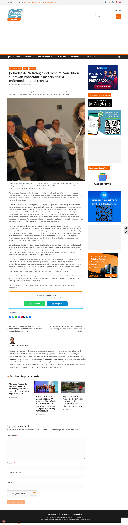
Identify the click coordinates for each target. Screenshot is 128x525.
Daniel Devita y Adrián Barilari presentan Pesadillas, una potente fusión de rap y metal (53, 2)
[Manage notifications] (4, 521)
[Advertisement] (64, 39)
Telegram (58, 304)
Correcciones (65, 514)
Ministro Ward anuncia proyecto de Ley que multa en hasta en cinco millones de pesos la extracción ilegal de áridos (25, 328)
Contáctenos (76, 57)
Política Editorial (53, 514)
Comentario (12, 436)
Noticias (16, 57)
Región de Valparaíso (15, 68)
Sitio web (10, 482)
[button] (21, 57)
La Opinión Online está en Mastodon (12, 524)
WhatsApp (36, 304)
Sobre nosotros (91, 57)
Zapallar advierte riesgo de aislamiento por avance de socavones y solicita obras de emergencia (73, 401)
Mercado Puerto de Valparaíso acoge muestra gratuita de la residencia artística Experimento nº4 (19, 389)
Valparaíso (32, 68)
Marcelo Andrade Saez (25, 85)
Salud (25, 68)
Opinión (28, 57)
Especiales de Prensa (45, 57)
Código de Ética (77, 514)
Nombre (11, 463)
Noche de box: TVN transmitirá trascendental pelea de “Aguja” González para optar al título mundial (66, 328)
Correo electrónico (14, 472)
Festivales (62, 57)
